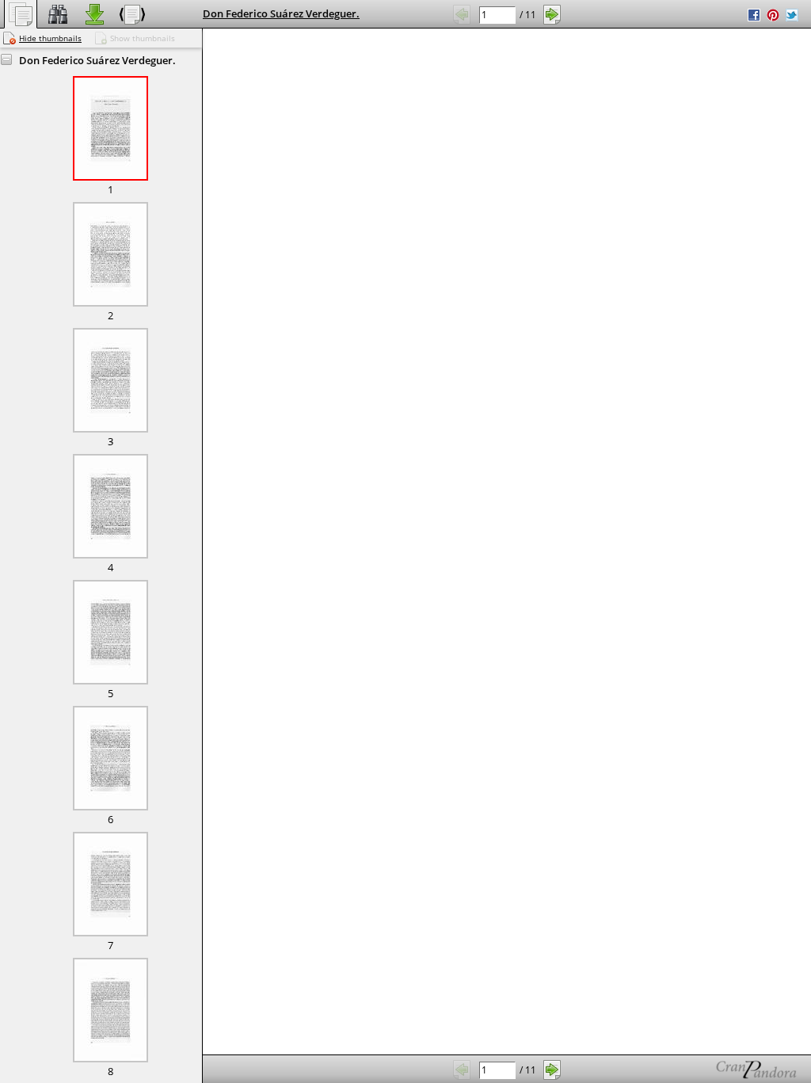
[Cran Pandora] (719, 1069)
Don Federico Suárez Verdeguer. (281, 13)
